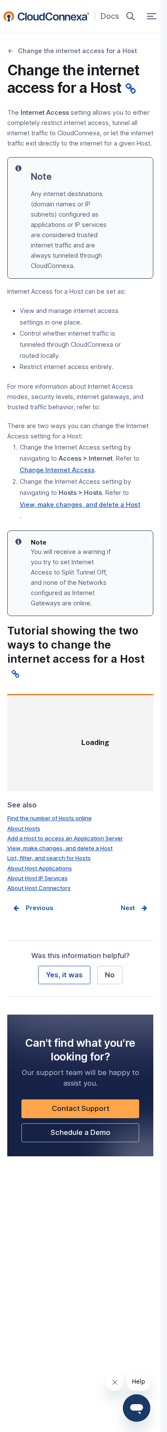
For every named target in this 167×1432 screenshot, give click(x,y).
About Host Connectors (39, 887)
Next (128, 908)
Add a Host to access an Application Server (65, 838)
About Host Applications (39, 868)
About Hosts (23, 828)
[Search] (130, 16)
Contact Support (95, 1111)
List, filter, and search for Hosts (49, 857)
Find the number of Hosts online (49, 818)
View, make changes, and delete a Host (60, 848)
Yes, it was (64, 975)
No (110, 975)
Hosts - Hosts (11, 51)
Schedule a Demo (95, 1135)
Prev (33, 908)
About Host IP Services (37, 878)
